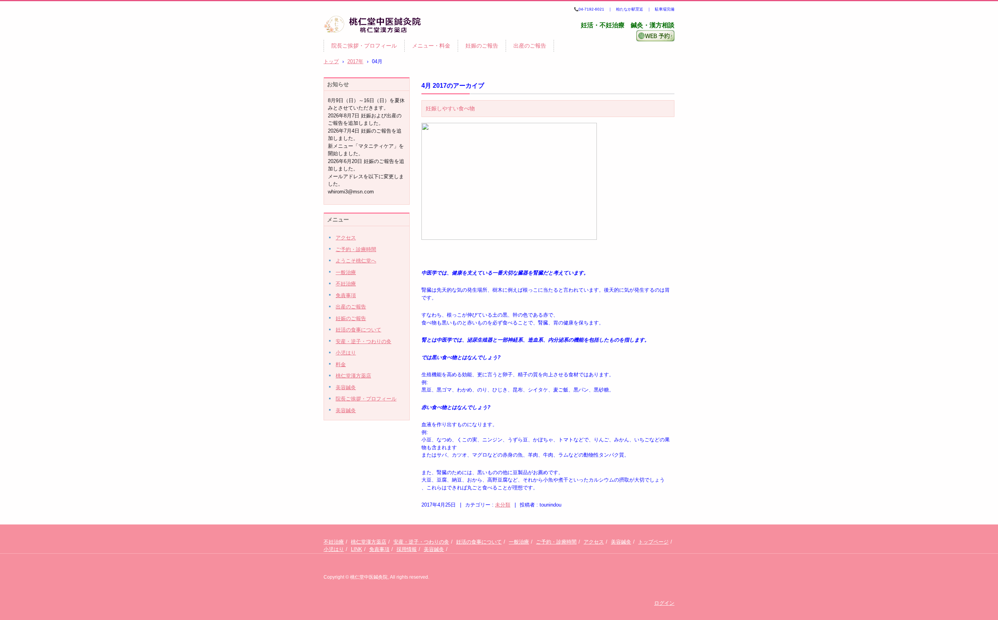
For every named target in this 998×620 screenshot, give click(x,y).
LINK (356, 549)
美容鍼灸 (346, 387)
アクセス (346, 238)
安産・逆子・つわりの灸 (363, 341)
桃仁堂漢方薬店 (353, 376)
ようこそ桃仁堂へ (356, 261)
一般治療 (346, 272)
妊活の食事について (358, 330)
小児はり (346, 353)
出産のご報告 (529, 46)
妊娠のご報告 (481, 46)
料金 (341, 364)
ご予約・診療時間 (356, 249)
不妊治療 (346, 284)
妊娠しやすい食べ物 (450, 108)
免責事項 (346, 295)
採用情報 (406, 549)
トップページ (653, 542)
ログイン (664, 603)
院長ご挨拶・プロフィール (364, 46)
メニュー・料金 (431, 46)
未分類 (502, 505)
